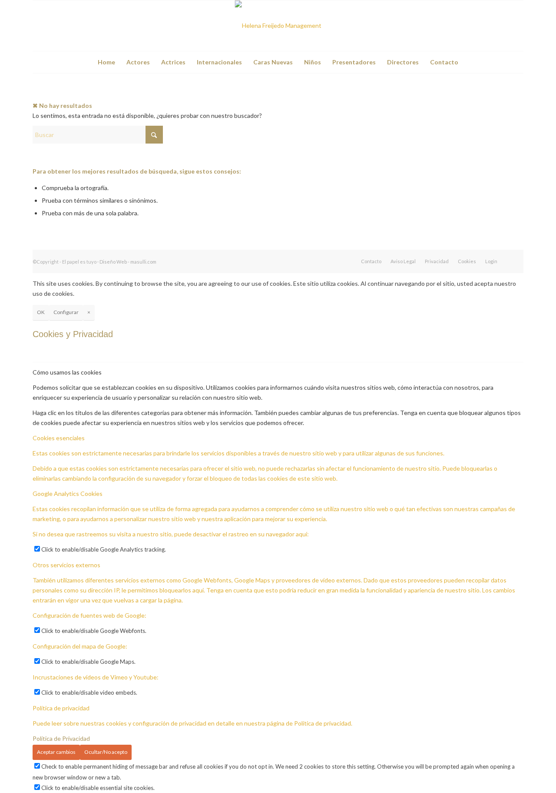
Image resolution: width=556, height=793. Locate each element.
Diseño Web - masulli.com (127, 261)
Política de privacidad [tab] (61, 708)
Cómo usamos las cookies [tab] (67, 372)
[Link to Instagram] (516, 25)
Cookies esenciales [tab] (59, 438)
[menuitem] (106, 62)
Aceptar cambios (56, 752)
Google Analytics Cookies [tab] (68, 493)
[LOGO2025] (278, 25)
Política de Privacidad (61, 738)
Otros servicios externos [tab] (66, 565)
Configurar (66, 312)
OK (41, 312)
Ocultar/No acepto (105, 752)
